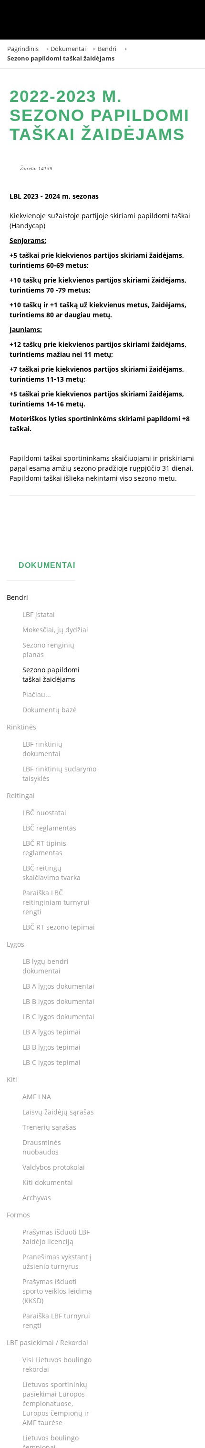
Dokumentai (68, 49)
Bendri (107, 49)
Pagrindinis (23, 49)
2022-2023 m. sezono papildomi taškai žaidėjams (100, 115)
